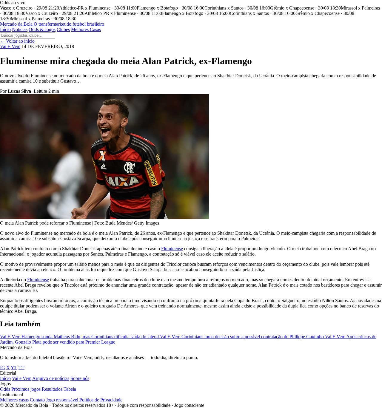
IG (2, 367)
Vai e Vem (21, 378)
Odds (5, 389)
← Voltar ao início (17, 41)
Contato (37, 399)
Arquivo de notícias (50, 378)
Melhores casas (14, 399)
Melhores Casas (86, 29)
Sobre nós (79, 378)
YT (14, 367)
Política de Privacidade (100, 399)
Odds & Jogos (42, 29)
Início (5, 29)
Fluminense (172, 248)
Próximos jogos (26, 389)
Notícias (19, 29)
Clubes (63, 29)
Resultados (52, 389)
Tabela (70, 389)
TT (21, 367)
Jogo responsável (62, 399)
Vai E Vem (10, 46)
